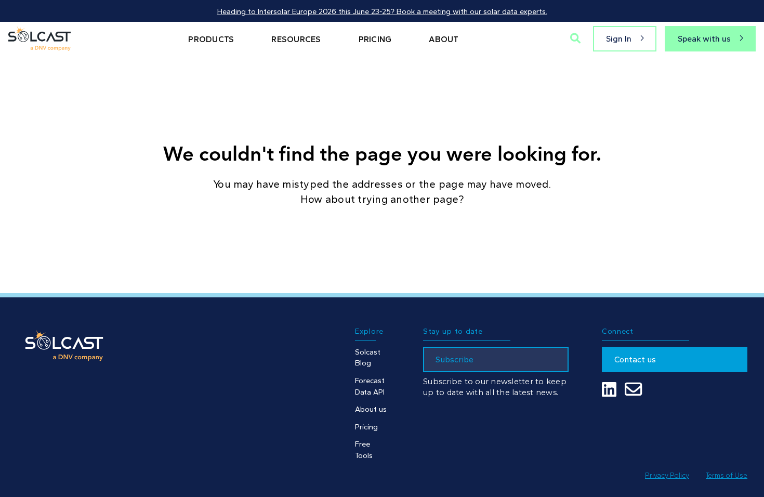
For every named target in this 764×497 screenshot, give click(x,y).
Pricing (366, 426)
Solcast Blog (367, 357)
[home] (39, 38)
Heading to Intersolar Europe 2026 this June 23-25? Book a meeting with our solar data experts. (382, 11)
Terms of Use (726, 475)
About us (371, 409)
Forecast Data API (370, 386)
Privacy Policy (667, 475)
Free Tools (364, 449)
